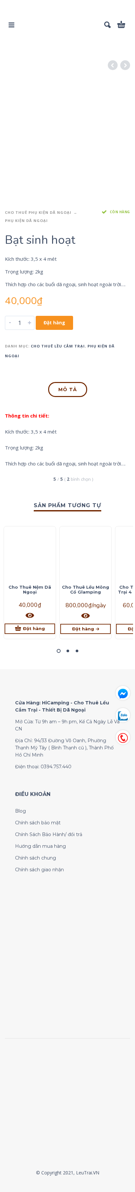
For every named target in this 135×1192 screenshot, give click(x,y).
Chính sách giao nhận (39, 870)
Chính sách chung (35, 858)
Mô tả (67, 389)
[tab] (68, 391)
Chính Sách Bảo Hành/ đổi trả (48, 834)
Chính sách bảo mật (38, 823)
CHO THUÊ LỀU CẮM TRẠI (58, 346)
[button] (59, 651)
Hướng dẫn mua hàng (40, 846)
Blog (20, 811)
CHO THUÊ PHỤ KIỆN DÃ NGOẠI (38, 212)
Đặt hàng (54, 322)
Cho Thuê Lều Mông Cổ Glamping (85, 589)
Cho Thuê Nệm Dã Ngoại (30, 589)
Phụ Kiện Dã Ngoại (26, 220)
